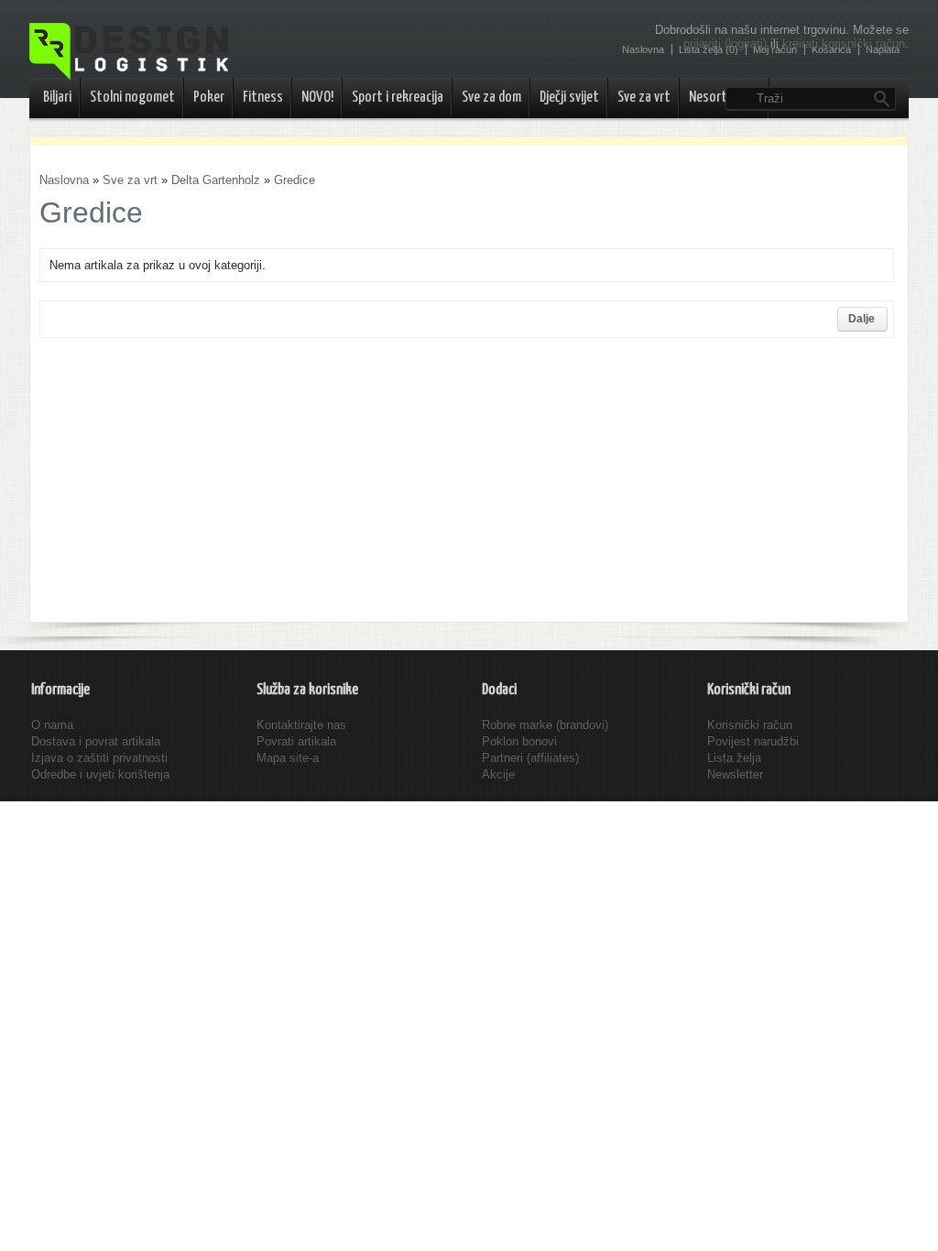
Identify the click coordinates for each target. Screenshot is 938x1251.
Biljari (57, 97)
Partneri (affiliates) (530, 758)
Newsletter (735, 774)
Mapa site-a (287, 758)
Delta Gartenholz (215, 180)
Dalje (861, 318)
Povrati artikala (296, 741)
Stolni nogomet (132, 97)
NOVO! (317, 97)
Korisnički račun (749, 725)
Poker (208, 97)
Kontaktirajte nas (301, 725)
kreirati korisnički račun (843, 43)
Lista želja (734, 758)
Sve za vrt (644, 97)
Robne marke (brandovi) (545, 725)
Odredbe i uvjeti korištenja (100, 774)
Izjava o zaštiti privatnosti (99, 758)
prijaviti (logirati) (725, 43)
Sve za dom (491, 97)
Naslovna (64, 180)
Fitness (263, 97)
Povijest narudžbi (753, 741)
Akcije (498, 774)
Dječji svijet (569, 97)
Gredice (294, 180)
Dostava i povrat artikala (95, 741)
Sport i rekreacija (397, 97)
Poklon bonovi (519, 741)
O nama (52, 725)
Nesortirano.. (724, 97)
